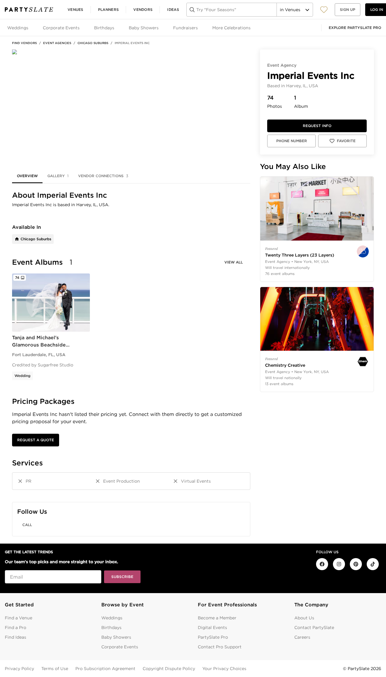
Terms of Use (54, 668)
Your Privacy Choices (224, 668)
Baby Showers (116, 637)
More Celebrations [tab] (231, 27)
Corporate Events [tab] (61, 27)
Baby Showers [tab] (144, 27)
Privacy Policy (19, 668)
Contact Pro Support (220, 646)
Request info (317, 125)
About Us (304, 617)
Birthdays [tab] (104, 27)
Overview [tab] (27, 176)
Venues (76, 9)
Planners (108, 9)
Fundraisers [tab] (185, 27)
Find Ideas (15, 637)
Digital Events (212, 627)
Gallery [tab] (57, 176)
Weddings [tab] (17, 27)
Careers (302, 637)
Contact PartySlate (314, 627)
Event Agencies (57, 43)
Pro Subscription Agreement (105, 668)
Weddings (111, 617)
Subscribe (122, 576)
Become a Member (217, 617)
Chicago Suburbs (93, 43)
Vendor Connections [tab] (103, 176)
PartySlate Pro (213, 637)
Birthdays (111, 627)
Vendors (143, 9)
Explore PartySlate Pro (355, 27)
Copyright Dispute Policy (169, 668)
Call (27, 524)
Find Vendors (24, 43)
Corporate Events (119, 646)
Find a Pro (15, 627)
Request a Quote (35, 440)
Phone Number (291, 141)
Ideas (173, 9)
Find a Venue (18, 617)
